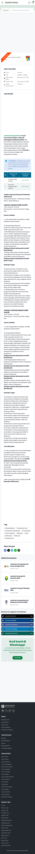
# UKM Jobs (17, 535)
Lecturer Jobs (4, 810)
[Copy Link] (18, 550)
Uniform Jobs (4, 828)
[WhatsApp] (15, 550)
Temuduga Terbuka (6, 748)
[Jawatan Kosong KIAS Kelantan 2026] (6, 578)
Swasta (3, 743)
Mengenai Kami (5, 719)
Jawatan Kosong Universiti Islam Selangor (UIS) (19, 565)
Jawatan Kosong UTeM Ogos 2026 (20, 589)
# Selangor (20, 533)
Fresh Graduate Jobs (6, 825)
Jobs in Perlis (4, 784)
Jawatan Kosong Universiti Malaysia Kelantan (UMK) (19, 601)
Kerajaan (3, 738)
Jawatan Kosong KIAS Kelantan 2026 (17, 577)
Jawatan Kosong (15, 850)
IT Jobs (3, 805)
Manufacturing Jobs (6, 820)
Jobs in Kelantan (5, 761)
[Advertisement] (17, 33)
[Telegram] (12, 550)
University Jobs (5, 813)
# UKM (26, 533)
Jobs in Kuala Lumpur (6, 766)
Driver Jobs (4, 838)
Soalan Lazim (4, 725)
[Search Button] (29, 2)
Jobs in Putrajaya (5, 771)
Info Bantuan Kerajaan (7, 730)
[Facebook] (5, 550)
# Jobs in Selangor (10, 533)
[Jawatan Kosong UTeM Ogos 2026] (6, 590)
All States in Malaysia (6, 797)
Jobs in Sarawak (5, 792)
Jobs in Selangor (5, 769)
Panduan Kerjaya (5, 727)
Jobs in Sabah (5, 789)
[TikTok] (9, 710)
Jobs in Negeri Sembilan (7, 777)
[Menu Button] (2, 2)
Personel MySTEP (5, 745)
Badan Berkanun (5, 740)
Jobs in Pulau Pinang (6, 787)
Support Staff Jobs (6, 830)
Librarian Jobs (5, 843)
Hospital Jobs (4, 815)
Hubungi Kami (5, 722)
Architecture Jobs (5, 833)
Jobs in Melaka (5, 774)
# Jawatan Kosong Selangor (12, 530)
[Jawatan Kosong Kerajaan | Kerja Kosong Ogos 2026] (11, 2)
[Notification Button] (32, 2)
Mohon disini (25, 180)
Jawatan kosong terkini (12, 136)
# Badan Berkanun (10, 528)
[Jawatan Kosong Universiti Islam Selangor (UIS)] (6, 566)
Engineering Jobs (5, 823)
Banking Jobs (4, 818)
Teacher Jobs (4, 808)
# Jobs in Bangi (26, 530)
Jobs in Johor (4, 756)
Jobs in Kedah (5, 759)
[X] (8, 550)
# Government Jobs (22, 528)
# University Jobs (9, 538)
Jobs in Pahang (5, 779)
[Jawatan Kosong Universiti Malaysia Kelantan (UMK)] (6, 602)
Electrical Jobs (5, 835)
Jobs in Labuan (5, 794)
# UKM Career (8, 535)
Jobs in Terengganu (6, 764)
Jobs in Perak (4, 782)
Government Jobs (6, 845)
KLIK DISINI (17, 658)
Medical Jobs (4, 840)
